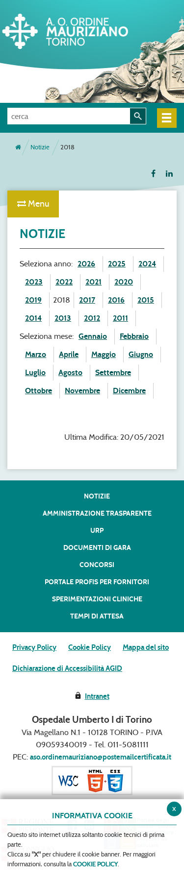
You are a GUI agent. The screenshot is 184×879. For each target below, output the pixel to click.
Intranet (97, 696)
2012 (92, 318)
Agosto (70, 372)
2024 (147, 263)
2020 (123, 281)
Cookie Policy (89, 647)
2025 (117, 263)
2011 (120, 318)
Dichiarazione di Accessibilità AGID (67, 668)
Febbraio (134, 336)
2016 (116, 300)
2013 (62, 318)
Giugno (141, 354)
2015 (145, 300)
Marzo (35, 354)
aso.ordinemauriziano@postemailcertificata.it (100, 757)
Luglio (35, 372)
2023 (34, 281)
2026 (86, 263)
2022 (64, 281)
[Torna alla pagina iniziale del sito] (18, 147)
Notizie (40, 147)
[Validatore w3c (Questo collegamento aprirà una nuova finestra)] (92, 780)
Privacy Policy (34, 647)
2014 (33, 318)
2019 (33, 300)
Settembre (113, 372)
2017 (87, 300)
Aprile (69, 354)
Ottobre (38, 390)
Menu (37, 203)
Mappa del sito (146, 647)
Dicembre (129, 390)
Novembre (82, 390)
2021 (93, 281)
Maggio (103, 354)
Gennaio (93, 336)
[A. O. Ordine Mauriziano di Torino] (81, 29)
